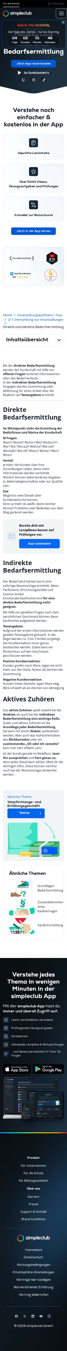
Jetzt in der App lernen (33, 231)
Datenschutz (33, 1257)
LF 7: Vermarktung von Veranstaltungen (35, 320)
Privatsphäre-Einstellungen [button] (33, 1272)
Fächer (7, 315)
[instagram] (33, 80)
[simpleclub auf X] (25, 1316)
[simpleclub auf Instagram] (49, 1316)
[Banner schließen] (63, 22)
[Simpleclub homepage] (17, 13)
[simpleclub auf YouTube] (41, 1316)
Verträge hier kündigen (33, 1280)
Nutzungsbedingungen (33, 1265)
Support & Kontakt (33, 1212)
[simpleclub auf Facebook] (16, 1316)
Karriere (33, 1197)
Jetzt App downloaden (33, 63)
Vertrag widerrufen (33, 1295)
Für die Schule (11, 3)
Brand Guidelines (33, 1219)
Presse (33, 1204)
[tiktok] (23, 80)
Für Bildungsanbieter (33, 1181)
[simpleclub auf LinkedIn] (33, 1316)
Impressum (33, 1250)
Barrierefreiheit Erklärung (33, 1287)
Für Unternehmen (33, 1166)
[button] (55, 3)
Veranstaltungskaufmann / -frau (39, 315)
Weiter (24, 813)
